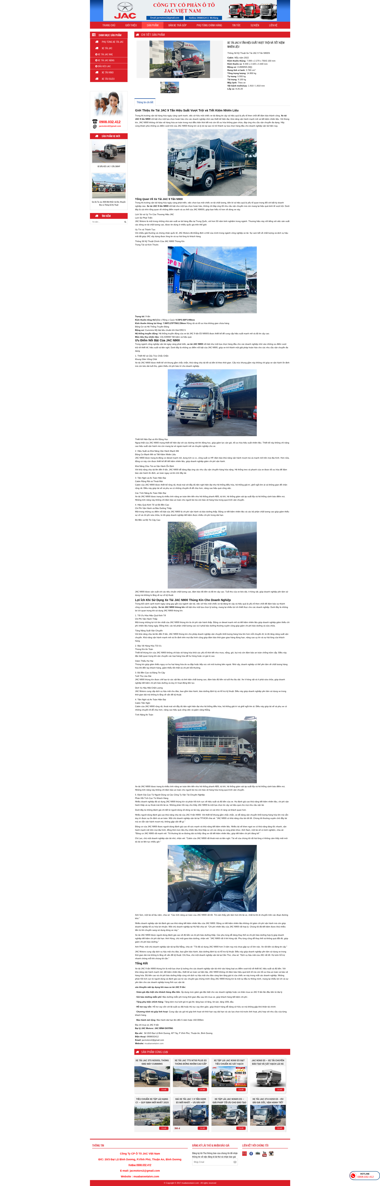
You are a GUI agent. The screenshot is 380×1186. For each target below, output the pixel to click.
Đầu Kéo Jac (104, 66)
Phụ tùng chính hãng (209, 25)
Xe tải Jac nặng (105, 60)
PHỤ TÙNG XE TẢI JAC (113, 41)
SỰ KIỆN (255, 25)
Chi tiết (163, 1089)
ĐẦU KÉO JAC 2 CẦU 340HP (109, 201)
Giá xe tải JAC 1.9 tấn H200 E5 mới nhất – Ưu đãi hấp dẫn (190, 1102)
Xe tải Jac (107, 48)
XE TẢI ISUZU (108, 78)
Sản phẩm (152, 25)
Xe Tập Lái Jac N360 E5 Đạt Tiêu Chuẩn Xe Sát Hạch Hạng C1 (229, 1063)
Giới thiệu (131, 25)
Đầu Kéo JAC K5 (109, 165)
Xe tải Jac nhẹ (105, 54)
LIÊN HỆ (273, 25)
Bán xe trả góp (177, 25)
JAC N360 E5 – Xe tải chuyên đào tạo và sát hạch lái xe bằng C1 (268, 1063)
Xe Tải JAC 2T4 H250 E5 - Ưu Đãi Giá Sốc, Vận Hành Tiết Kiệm (267, 1102)
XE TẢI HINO (108, 72)
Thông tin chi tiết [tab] (145, 102)
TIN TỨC (236, 25)
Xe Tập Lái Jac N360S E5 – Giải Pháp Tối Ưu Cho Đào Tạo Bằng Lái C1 (229, 1102)
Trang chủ (108, 25)
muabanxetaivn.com (154, 1043)
